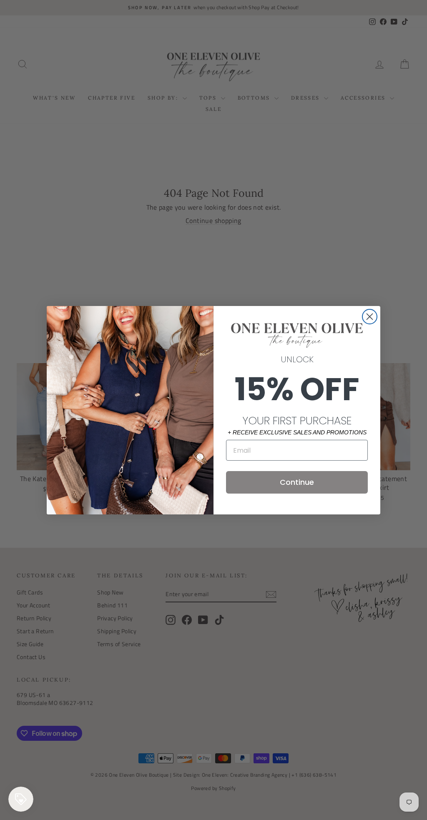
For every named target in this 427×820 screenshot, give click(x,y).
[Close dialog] (369, 316)
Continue (297, 482)
